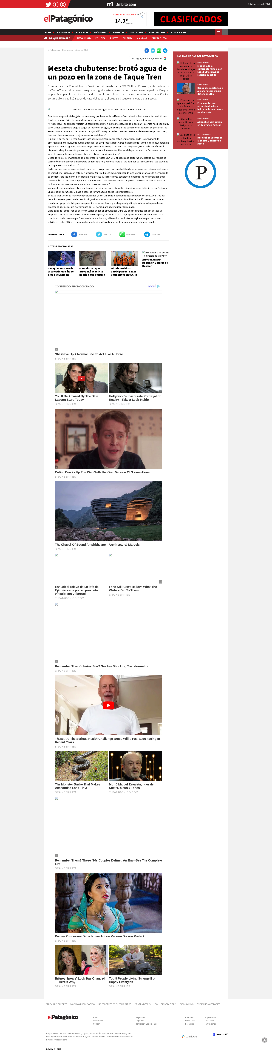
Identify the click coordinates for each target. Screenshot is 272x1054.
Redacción (189, 1024)
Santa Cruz (136, 32)
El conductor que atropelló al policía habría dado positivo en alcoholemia (92, 273)
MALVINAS (142, 38)
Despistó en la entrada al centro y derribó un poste (209, 140)
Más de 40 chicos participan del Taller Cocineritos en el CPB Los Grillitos (124, 273)
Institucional (210, 1024)
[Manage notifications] (264, 1040)
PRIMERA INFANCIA (143, 1004)
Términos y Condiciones (146, 1024)
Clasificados (178, 32)
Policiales (82, 32)
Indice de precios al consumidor (114, 1004)
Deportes (118, 32)
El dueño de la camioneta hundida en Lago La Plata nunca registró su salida (209, 70)
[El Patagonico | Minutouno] (110, 4)
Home (48, 32)
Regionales (63, 32)
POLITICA (100, 38)
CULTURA (127, 38)
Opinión (96, 1024)
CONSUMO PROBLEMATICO (82, 1004)
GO (156, 1004)
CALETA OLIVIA (159, 38)
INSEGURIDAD (83, 38)
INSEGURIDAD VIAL (204, 62)
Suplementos (210, 1017)
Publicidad (209, 1020)
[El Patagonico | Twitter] (48, 4)
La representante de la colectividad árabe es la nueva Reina (61, 272)
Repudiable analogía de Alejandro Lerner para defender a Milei (210, 90)
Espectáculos (157, 32)
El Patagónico (54, 49)
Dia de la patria (168, 1004)
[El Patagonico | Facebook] (56, 4)
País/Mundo (100, 32)
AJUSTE (114, 38)
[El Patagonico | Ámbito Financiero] (126, 4)
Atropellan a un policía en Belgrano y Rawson (155, 263)
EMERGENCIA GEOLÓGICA (209, 1004)
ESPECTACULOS (203, 84)
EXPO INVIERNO (187, 1004)
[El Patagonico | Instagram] (63, 4)
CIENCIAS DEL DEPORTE (56, 1004)
